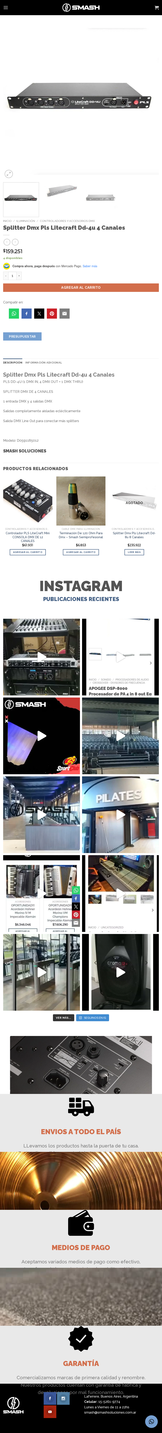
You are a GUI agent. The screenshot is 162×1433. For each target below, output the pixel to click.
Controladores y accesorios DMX (67, 221)
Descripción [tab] (12, 362)
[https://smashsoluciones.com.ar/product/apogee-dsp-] (120, 657)
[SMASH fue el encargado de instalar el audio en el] (120, 814)
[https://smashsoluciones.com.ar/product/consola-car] (120, 893)
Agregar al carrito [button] (27, 552)
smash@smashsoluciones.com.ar (110, 1412)
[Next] (150, 101)
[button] (151, 1421)
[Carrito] (157, 7)
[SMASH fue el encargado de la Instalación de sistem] (41, 972)
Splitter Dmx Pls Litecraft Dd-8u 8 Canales (134, 535)
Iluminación (25, 221)
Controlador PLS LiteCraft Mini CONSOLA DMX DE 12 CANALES (28, 537)
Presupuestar (22, 336)
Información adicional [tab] (43, 362)
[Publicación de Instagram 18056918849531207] (41, 736)
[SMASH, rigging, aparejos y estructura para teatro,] (120, 736)
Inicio (7, 221)
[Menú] (5, 7)
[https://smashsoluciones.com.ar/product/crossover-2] (41, 657)
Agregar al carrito (81, 288)
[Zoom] (9, 174)
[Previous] (11, 101)
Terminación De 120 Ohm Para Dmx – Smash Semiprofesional (81, 535)
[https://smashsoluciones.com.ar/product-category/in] (41, 893)
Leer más (134, 552)
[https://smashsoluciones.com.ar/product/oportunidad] (120, 972)
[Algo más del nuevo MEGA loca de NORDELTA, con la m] (41, 814)
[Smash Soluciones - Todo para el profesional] (81, 7)
